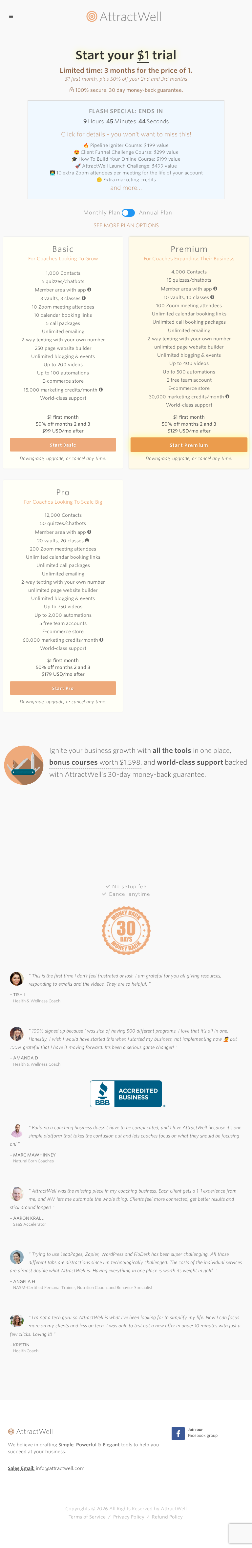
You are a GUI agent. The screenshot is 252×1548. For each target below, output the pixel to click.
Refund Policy (167, 1516)
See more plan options (126, 225)
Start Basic (63, 445)
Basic (63, 249)
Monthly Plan (101, 213)
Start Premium (189, 445)
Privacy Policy (128, 1516)
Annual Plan (155, 213)
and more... (126, 187)
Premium (189, 249)
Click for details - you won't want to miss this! (126, 134)
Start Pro (63, 688)
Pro (63, 492)
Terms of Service (87, 1516)
